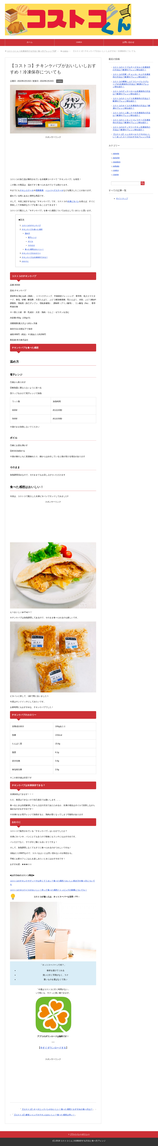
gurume (116, 158)
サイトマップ (122, 198)
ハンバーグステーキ (54, 190)
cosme (116, 175)
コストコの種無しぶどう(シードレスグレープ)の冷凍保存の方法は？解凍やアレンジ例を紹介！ (131, 84)
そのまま (31, 245)
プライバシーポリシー (80, 1134)
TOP (31, 51)
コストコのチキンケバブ (31, 225)
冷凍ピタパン (73, 201)
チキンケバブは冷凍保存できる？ (35, 257)
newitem (116, 162)
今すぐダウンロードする (53, 1047)
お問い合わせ (128, 42)
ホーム (30, 42)
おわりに (25, 261)
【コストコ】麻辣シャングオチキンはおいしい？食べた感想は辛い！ (44, 1115)
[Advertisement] (53, 158)
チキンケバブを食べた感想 (32, 229)
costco (79, 42)
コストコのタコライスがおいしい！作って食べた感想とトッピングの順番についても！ (48, 890)
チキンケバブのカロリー (31, 253)
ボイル (30, 241)
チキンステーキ (27, 190)
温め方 (27, 233)
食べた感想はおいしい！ (34, 249)
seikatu (116, 166)
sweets (116, 154)
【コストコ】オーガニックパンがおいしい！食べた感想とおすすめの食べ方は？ (57, 1109)
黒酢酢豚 (40, 190)
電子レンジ (32, 237)
